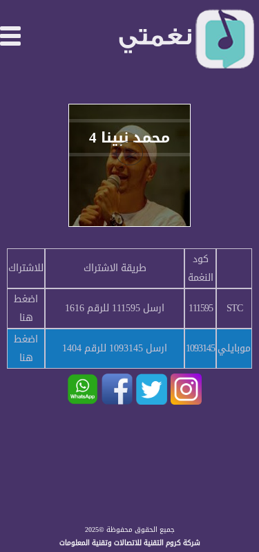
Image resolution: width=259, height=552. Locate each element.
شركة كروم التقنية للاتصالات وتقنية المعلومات (129, 542)
